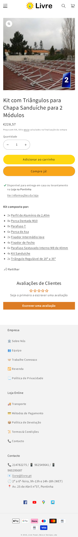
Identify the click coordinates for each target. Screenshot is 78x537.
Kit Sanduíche (20, 253)
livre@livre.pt (21, 476)
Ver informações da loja (22, 195)
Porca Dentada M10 (24, 221)
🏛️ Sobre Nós (16, 341)
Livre (30, 535)
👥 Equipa (14, 350)
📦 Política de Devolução (24, 422)
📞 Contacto (16, 441)
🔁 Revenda (16, 369)
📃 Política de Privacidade (25, 378)
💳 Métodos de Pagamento (25, 413)
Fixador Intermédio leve (27, 237)
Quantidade (10, 136)
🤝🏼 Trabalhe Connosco (22, 359)
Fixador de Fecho (23, 242)
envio (26, 129)
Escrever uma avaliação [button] (39, 306)
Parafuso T (18, 226)
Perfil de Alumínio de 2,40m (30, 215)
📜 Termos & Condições (23, 431)
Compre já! (39, 171)
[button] (5, 5)
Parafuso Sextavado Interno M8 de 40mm (39, 248)
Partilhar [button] (14, 269)
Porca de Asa (20, 232)
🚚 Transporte (17, 404)
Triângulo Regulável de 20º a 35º (33, 259)
